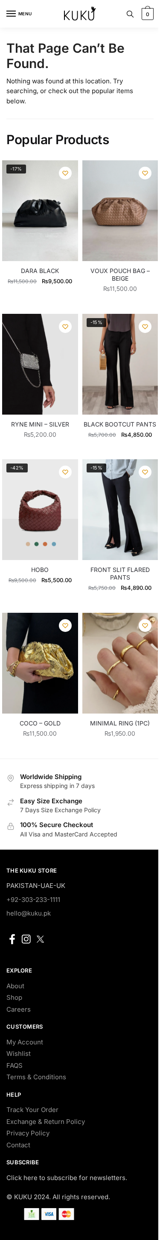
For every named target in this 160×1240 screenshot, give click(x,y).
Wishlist (18, 1053)
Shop (14, 997)
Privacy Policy (27, 1133)
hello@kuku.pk (28, 913)
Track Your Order (32, 1110)
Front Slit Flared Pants (120, 573)
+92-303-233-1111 (33, 900)
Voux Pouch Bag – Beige (120, 274)
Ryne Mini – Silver (40, 424)
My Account (24, 1042)
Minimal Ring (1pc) (120, 723)
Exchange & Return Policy (45, 1122)
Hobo (40, 569)
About (15, 986)
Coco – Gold (40, 723)
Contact (18, 1145)
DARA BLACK (40, 270)
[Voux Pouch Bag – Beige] (120, 210)
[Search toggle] (130, 14)
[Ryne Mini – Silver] (40, 364)
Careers (18, 1009)
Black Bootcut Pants (120, 424)
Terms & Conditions (36, 1077)
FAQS (14, 1065)
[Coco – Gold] (40, 663)
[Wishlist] (65, 173)
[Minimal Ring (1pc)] (120, 663)
